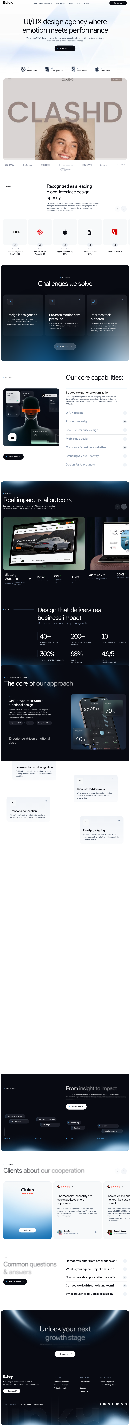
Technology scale (60, 1388)
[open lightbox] (65, 118)
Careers (83, 1388)
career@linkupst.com (108, 1385)
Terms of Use (38, 1404)
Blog (81, 1385)
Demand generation (61, 1382)
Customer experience (62, 1385)
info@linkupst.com (107, 1382)
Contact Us (84, 1391)
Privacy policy (26, 1404)
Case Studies (85, 1382)
